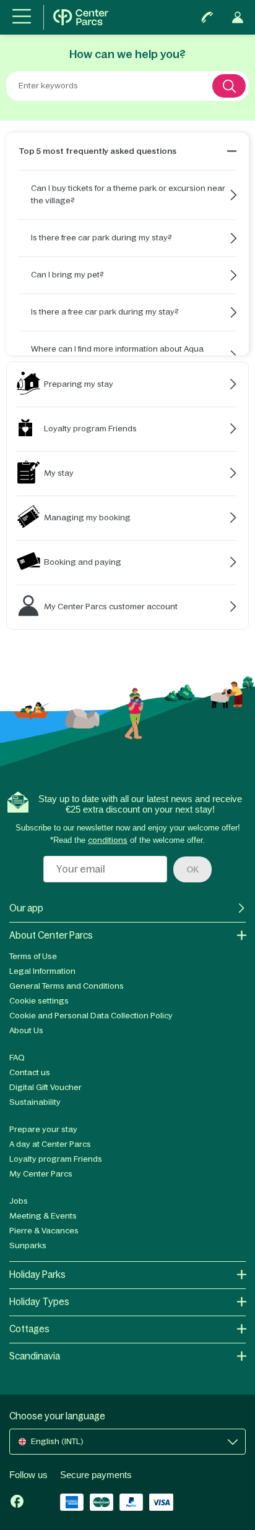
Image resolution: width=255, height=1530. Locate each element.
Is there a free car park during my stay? (105, 311)
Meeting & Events (43, 1215)
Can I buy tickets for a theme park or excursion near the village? (128, 194)
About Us (26, 1030)
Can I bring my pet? (67, 274)
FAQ (17, 1057)
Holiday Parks (37, 1274)
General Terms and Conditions (66, 986)
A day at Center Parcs (50, 1144)
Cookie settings (39, 1000)
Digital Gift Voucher (45, 1087)
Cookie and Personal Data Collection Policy (91, 1015)
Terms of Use (33, 956)
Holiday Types (39, 1301)
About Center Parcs (51, 935)
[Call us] (207, 17)
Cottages (29, 1329)
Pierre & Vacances (44, 1230)
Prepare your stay (43, 1129)
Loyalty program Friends (55, 1159)
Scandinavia (34, 1356)
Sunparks (27, 1245)
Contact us (29, 1072)
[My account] (238, 17)
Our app (26, 908)
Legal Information (42, 971)
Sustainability (35, 1102)
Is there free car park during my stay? (101, 237)
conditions (107, 840)
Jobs (18, 1201)
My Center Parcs (40, 1173)
